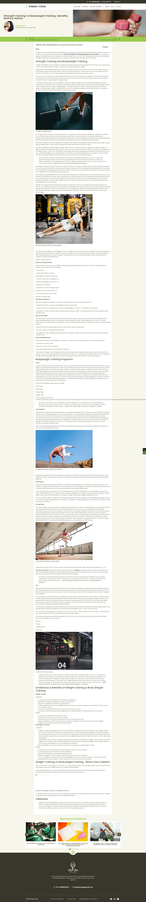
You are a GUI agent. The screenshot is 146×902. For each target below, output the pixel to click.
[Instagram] (114, 898)
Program (77, 6)
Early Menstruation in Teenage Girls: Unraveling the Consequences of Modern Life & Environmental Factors (40, 844)
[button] (27, 834)
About (107, 6)
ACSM (42, 172)
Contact (117, 2)
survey (91, 592)
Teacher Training (95, 6)
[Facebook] (111, 898)
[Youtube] (117, 898)
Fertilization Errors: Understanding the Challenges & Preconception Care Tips (73, 843)
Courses (85, 6)
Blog (113, 6)
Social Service (106, 2)
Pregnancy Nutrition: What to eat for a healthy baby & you (105, 843)
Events (118, 6)
